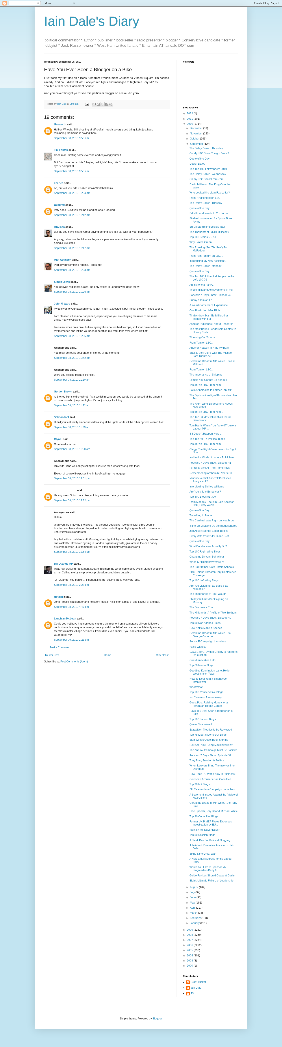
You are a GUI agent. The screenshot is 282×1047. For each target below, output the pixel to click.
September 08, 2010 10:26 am (72, 291)
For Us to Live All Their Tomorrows (209, 467)
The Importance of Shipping (206, 374)
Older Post (162, 655)
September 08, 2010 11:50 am (72, 449)
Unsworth (60, 124)
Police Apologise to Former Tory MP (210, 390)
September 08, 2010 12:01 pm (72, 478)
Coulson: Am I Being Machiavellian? (211, 745)
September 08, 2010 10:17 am (72, 248)
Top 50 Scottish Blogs (202, 835)
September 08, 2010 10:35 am (72, 336)
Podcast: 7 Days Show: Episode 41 (210, 462)
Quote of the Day (199, 158)
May (193, 902)
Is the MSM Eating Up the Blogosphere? (213, 525)
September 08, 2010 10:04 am (72, 193)
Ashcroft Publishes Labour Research (211, 323)
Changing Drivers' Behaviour (206, 556)
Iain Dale (196, 987)
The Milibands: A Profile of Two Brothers (213, 612)
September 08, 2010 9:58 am (71, 171)
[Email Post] (87, 103)
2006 (190, 945)
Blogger (157, 1018)
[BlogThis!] (98, 104)
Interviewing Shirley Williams (206, 486)
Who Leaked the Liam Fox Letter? (209, 192)
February (195, 918)
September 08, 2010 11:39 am (72, 427)
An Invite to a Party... (201, 284)
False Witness (197, 646)
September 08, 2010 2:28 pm (71, 584)
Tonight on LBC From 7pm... (206, 385)
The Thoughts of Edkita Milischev (209, 232)
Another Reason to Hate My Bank (209, 347)
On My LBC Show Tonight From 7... (210, 153)
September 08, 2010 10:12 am (72, 215)
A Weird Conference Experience (208, 305)
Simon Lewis (62, 281)
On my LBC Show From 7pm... (207, 179)
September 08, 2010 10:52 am (72, 357)
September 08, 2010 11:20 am (72, 379)
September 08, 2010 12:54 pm (72, 551)
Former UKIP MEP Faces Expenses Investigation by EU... (210, 823)
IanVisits (59, 227)
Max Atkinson (62, 259)
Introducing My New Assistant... (207, 260)
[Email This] (94, 104)
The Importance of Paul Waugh (207, 593)
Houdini (58, 596)
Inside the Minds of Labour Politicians (211, 457)
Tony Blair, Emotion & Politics (206, 760)
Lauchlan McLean (65, 618)
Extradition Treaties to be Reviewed (210, 729)
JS (192, 993)
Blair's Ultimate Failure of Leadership (211, 880)
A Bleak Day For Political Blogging (209, 840)
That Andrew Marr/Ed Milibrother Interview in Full (208, 317)
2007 (190, 939)
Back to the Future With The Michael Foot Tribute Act (210, 354)
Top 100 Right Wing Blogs (205, 551)
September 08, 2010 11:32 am (72, 405)
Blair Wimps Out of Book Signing (208, 739)
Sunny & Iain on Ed (200, 300)
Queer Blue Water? (200, 724)
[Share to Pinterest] (111, 104)
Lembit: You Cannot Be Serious (208, 379)
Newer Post (52, 655)
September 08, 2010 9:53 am (71, 138)
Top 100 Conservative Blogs (206, 692)
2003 (190, 960)
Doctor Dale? (197, 163)
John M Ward (62, 303)
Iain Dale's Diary (91, 21)
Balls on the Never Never (204, 829)
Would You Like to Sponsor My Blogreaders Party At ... (207, 869)
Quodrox (59, 204)
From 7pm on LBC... (201, 342)
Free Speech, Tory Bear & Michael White (213, 811)
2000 (190, 965)
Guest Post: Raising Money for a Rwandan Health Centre (208, 704)
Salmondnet (61, 417)
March (194, 912)
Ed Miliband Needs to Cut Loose (208, 213)
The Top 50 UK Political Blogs (207, 439)
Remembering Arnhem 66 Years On (210, 473)
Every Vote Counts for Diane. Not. (209, 536)
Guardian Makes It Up (202, 660)
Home (107, 655)
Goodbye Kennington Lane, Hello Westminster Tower (209, 672)
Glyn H (58, 439)
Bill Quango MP (63, 563)
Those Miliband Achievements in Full (211, 289)
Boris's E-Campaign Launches (207, 641)
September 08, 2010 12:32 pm (72, 500)
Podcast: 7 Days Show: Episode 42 (210, 295)
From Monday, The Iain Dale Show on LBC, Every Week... (211, 503)
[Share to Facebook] (106, 104)
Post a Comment (59, 647)
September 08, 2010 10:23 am (72, 270)
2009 (190, 929)
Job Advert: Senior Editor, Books (208, 530)
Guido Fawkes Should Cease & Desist (212, 875)
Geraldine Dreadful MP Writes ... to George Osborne (210, 635)
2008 (190, 934)
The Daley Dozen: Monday (205, 266)
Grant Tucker (198, 982)
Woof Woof (195, 687)
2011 (190, 118)
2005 (190, 950)
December (196, 128)
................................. (65, 490)
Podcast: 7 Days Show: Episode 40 (210, 617)
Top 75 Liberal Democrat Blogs (207, 734)
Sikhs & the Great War (202, 853)
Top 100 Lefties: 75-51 (202, 237)
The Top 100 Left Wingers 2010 (208, 169)
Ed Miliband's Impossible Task (207, 226)
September (197, 143)
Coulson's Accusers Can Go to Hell (210, 779)
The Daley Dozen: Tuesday (205, 203)
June (193, 897)
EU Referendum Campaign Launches (212, 789)
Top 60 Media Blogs (201, 665)
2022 (190, 113)
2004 (190, 955)
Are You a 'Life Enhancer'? (205, 491)
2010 (190, 123)
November (196, 133)
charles (58, 183)
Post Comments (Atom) (74, 661)
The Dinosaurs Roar (201, 607)
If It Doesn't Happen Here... (205, 433)
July (192, 892)
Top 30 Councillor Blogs (203, 816)
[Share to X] (102, 104)
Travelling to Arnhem (201, 515)
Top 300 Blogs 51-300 (202, 496)
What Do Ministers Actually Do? (208, 546)
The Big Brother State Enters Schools (211, 567)
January (195, 923)
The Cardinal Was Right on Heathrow (211, 520)
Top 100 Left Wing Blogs (204, 580)
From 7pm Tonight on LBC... (206, 255)
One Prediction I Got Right (205, 310)
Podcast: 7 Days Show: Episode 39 (210, 755)
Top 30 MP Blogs (199, 784)
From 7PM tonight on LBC (204, 197)
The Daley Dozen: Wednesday (207, 174)
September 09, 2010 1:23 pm (71, 639)
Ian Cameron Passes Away (205, 697)
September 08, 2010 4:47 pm (71, 606)
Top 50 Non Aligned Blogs (205, 623)
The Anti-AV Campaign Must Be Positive (213, 750)
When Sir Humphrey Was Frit (206, 561)
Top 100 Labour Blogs (202, 719)
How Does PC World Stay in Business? (212, 773)
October (195, 138)
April (193, 907)
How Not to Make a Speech (205, 628)
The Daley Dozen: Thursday (206, 148)
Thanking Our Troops (202, 337)
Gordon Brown (63, 391)
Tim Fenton (61, 150)
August (194, 887)
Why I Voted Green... (201, 242)
